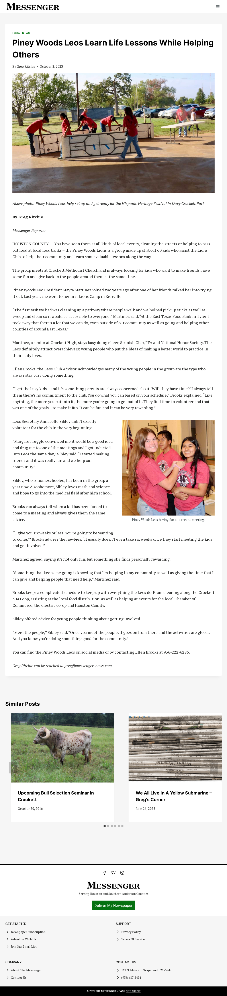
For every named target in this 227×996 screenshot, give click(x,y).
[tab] (105, 826)
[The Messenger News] (33, 6)
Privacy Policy (131, 932)
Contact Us (19, 977)
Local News (21, 33)
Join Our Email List (24, 946)
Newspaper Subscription (28, 932)
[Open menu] (217, 6)
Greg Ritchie (26, 66)
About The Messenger (26, 970)
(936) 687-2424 (131, 977)
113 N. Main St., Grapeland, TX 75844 (146, 970)
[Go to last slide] (13, 767)
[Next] (214, 767)
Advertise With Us (23, 939)
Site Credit (133, 991)
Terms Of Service (133, 939)
